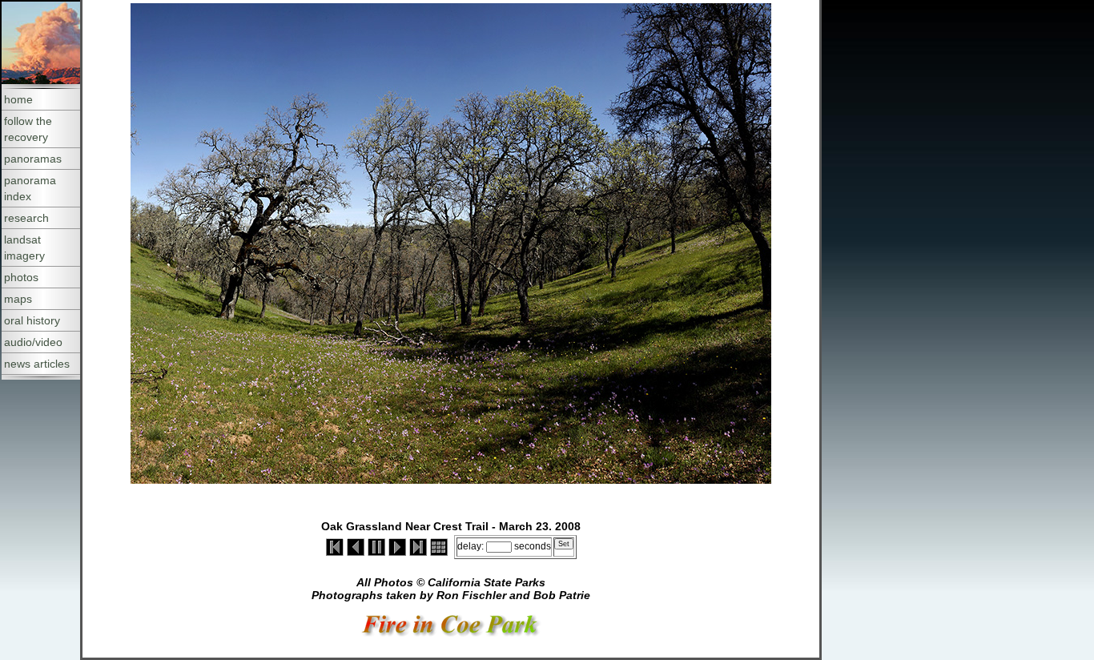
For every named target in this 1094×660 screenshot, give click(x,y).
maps (18, 298)
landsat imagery (24, 247)
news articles (37, 363)
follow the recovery (28, 129)
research (26, 217)
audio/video (33, 342)
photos (21, 277)
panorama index (30, 188)
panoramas (33, 158)
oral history (32, 320)
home (18, 99)
